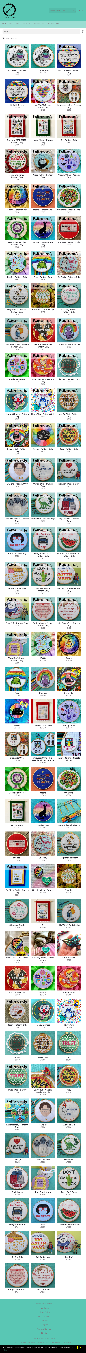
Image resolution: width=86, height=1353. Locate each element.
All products (7, 23)
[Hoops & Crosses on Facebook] (42, 1333)
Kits (17, 23)
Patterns (26, 23)
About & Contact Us (44, 1304)
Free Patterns (53, 23)
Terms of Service (44, 1329)
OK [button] (80, 1347)
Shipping (44, 1325)
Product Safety (44, 1316)
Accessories (39, 23)
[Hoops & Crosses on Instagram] (46, 1333)
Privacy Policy (44, 1312)
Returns (44, 1321)
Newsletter (44, 1308)
